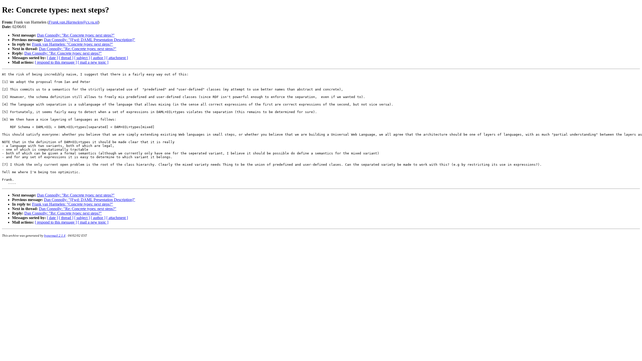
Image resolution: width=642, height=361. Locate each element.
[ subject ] (82, 58)
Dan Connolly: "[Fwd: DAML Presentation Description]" (89, 40)
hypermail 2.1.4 (54, 235)
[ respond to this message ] (56, 62)
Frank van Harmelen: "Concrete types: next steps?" (72, 44)
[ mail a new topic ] (93, 62)
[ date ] (52, 58)
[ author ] (98, 58)
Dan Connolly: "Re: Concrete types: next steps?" (76, 35)
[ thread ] (66, 58)
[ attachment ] (117, 58)
